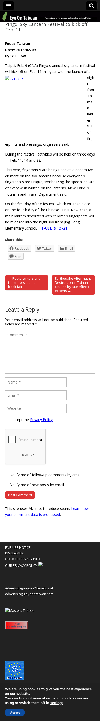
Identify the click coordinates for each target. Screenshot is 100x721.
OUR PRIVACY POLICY (21, 565)
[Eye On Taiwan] (50, 17)
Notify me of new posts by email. (37, 484)
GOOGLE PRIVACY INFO (22, 558)
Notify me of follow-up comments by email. (45, 474)
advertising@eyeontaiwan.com (29, 593)
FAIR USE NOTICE (18, 547)
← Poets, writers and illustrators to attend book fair (24, 282)
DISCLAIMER (14, 553)
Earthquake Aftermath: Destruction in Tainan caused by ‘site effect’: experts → (73, 284)
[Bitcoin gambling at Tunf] (57, 565)
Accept (15, 712)
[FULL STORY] (54, 228)
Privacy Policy (41, 419)
